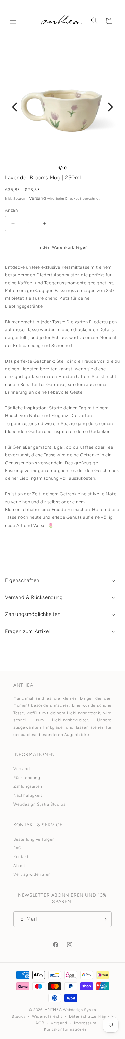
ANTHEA (53, 1009)
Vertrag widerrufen (32, 874)
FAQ (17, 848)
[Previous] (14, 107)
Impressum (85, 1023)
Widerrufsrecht (47, 1016)
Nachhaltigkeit (27, 795)
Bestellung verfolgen (34, 839)
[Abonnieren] (104, 919)
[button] (13, 20)
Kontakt (20, 856)
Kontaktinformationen (66, 1029)
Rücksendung (26, 777)
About (19, 865)
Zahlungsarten (27, 786)
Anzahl (12, 210)
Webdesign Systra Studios (39, 804)
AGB (39, 1023)
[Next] (110, 107)
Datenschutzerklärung (91, 1016)
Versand (37, 198)
